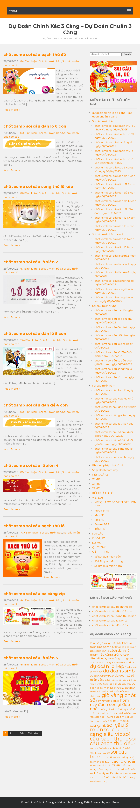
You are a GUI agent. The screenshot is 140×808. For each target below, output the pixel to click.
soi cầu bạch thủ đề (113, 741)
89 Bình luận (28, 472)
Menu (13, 10)
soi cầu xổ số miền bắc (122, 769)
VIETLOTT (98, 497)
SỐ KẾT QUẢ (100, 552)
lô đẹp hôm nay (127, 713)
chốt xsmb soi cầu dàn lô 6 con (34, 126)
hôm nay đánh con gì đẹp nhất (110, 704)
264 (22, 733)
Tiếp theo (34, 733)
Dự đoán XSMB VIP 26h (102, 675)
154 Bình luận (29, 340)
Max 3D (99, 515)
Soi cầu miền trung (104, 305)
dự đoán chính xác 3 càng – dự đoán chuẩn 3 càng (70, 29)
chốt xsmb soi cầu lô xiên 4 (30, 465)
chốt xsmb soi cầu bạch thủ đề (34, 54)
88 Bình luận (28, 133)
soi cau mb (116, 721)
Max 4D (99, 519)
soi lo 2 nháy (97, 773)
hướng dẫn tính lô (109, 709)
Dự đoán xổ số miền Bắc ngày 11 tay (115, 684)
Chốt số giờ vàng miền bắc (105, 643)
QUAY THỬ (99, 547)
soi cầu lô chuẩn (121, 761)
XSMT (96, 488)
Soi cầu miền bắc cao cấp (108, 234)
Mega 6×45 (101, 510)
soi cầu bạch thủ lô (110, 736)
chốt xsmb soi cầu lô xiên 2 (30, 262)
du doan (130, 662)
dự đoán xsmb (119, 670)
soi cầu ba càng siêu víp (109, 732)
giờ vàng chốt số (113, 697)
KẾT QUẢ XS (100, 474)
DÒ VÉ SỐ (98, 538)
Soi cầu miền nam (103, 385)
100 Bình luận (29, 532)
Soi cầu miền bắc (50, 61)
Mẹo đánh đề (97, 716)
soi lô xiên (112, 773)
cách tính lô (102, 650)
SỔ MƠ (96, 542)
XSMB (96, 479)
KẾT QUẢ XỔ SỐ (102, 493)
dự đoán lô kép (107, 666)
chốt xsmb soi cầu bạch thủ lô (34, 525)
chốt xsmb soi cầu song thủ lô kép (38, 186)
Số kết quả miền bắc (107, 556)
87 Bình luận (28, 268)
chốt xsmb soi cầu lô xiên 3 (30, 657)
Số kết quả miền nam (108, 565)
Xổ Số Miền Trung (98, 781)
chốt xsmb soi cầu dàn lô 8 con (34, 333)
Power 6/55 (101, 524)
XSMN (96, 483)
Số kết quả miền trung (108, 561)
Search (127, 54)
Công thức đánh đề (115, 662)
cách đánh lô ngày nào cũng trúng (109, 652)
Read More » (11, 109)
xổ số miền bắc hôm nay (118, 777)
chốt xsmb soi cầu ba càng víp (34, 593)
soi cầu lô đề (96, 766)
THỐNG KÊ (99, 529)
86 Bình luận (28, 193)
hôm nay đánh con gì (107, 700)
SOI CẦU (97, 533)
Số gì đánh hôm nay (105, 470)
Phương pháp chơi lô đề (107, 465)
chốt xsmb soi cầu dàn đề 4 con (35, 405)
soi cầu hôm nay (109, 754)
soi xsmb (124, 773)
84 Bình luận (28, 61)
